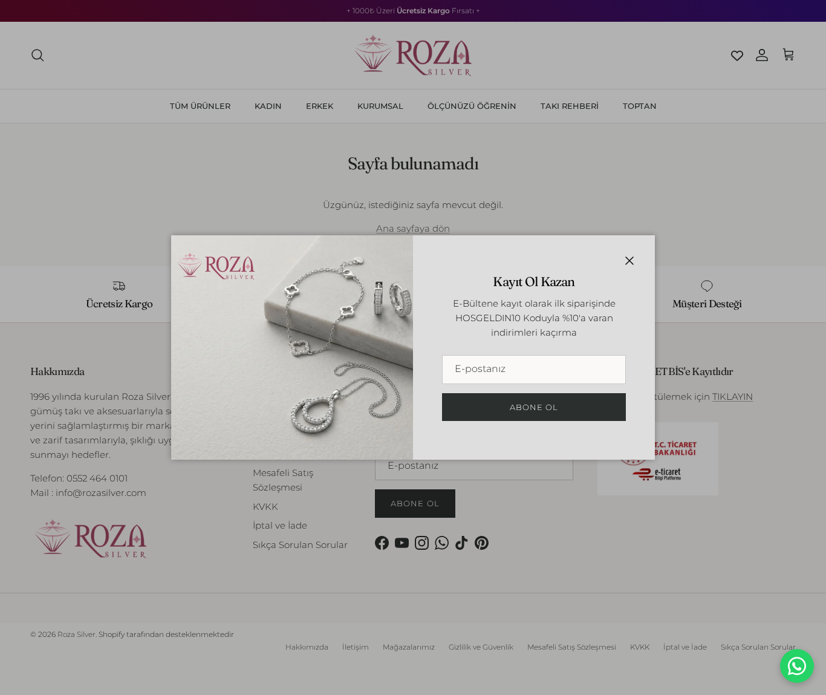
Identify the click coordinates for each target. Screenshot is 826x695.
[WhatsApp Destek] (797, 666)
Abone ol (534, 407)
